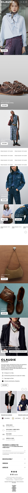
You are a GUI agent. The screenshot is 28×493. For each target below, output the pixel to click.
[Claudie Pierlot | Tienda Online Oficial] (7, 2)
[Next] (26, 232)
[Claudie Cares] (14, 488)
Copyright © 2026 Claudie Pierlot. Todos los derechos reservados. (14, 482)
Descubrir (4, 50)
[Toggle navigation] (26, 2)
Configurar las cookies (18, 479)
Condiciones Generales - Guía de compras (14, 477)
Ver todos (4, 351)
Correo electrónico (7, 450)
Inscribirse (24, 450)
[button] (21, 1)
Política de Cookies (9, 479)
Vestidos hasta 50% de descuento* (18, 351)
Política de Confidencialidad (18, 478)
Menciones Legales (8, 478)
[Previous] (22, 389)
